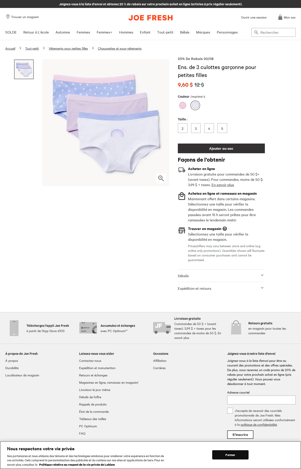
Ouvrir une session (254, 17)
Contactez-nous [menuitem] (90, 360)
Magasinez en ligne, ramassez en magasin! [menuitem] (108, 382)
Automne (63, 32)
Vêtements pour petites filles (68, 48)
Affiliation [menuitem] (159, 360)
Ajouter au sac (221, 148)
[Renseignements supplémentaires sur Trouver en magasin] (224, 228)
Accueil (10, 48)
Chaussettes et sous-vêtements (120, 48)
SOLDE (11, 32)
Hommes (126, 32)
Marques (203, 32)
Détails (183, 275)
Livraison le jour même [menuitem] (94, 389)
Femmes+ (104, 32)
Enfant (145, 32)
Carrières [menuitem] (159, 368)
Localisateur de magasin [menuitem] (22, 375)
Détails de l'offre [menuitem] (90, 397)
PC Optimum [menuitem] (88, 426)
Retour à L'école (36, 32)
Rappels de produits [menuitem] (93, 404)
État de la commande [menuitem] (94, 411)
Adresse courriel (238, 392)
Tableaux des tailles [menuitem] (92, 419)
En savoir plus (223, 184)
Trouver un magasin (25, 17)
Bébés (185, 32)
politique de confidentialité (259, 424)
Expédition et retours (194, 288)
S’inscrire (240, 434)
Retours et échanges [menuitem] (93, 375)
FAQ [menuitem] (82, 433)
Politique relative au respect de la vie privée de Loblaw (77, 464)
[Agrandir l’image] (161, 178)
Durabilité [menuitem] (12, 368)
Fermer (230, 455)
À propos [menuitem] (11, 360)
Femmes (83, 32)
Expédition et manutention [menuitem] (97, 368)
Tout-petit (165, 32)
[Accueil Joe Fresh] (150, 18)
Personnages (227, 32)
